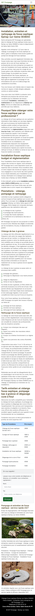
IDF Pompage (6, 2)
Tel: (4, 491)
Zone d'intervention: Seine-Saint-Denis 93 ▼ (17, 606)
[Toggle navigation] (31, 2)
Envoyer (8, 499)
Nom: (4, 483)
